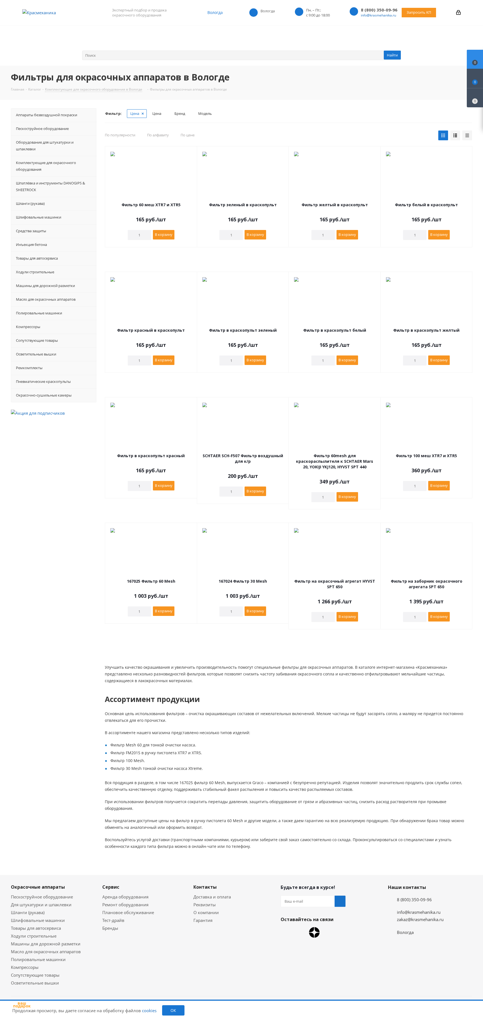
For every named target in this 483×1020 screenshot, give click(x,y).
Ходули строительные (33, 936)
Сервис (110, 887)
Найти (392, 55)
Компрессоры (25, 967)
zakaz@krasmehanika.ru (420, 919)
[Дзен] (314, 932)
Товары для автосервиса (36, 928)
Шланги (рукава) (27, 912)
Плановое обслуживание (128, 912)
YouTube (300, 932)
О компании (206, 912)
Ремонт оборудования (125, 904)
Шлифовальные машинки (38, 920)
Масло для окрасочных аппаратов (46, 951)
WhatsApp (286, 932)
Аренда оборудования (125, 897)
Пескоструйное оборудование (42, 897)
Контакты (205, 887)
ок (173, 1010)
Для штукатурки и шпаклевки (41, 904)
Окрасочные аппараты (38, 887)
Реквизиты (204, 904)
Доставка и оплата (212, 897)
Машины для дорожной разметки (45, 944)
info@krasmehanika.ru (378, 15)
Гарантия (202, 920)
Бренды (110, 928)
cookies (149, 1010)
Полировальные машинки (38, 959)
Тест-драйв (113, 920)
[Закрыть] (36, 982)
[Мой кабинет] (458, 12)
